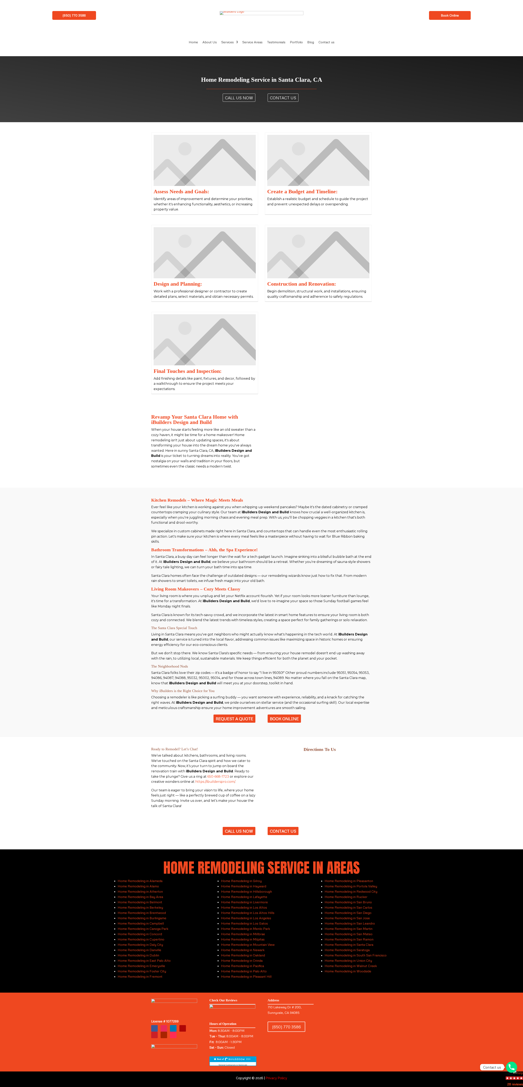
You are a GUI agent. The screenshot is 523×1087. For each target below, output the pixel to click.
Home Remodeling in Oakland (243, 955)
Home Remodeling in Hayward (243, 886)
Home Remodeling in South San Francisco (356, 955)
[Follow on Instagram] (164, 1028)
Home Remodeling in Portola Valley (351, 886)
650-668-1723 (218, 776)
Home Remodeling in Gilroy (241, 881)
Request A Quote (234, 718)
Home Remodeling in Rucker (346, 897)
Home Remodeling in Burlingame (142, 918)
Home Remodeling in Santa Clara (349, 945)
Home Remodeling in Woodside (348, 971)
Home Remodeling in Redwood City (351, 891)
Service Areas (252, 42)
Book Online (450, 15)
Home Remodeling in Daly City (140, 945)
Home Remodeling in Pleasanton (349, 881)
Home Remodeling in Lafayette (244, 897)
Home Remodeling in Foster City (142, 971)
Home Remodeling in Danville (139, 950)
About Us (209, 42)
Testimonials (276, 42)
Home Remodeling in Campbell (141, 923)
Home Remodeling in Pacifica (242, 966)
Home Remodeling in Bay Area (140, 897)
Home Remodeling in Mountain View (248, 945)
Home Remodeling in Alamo (138, 886)
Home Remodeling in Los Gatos (244, 923)
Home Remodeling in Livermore (244, 902)
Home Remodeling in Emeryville (141, 966)
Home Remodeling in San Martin (348, 929)
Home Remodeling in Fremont (140, 976)
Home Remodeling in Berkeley (140, 907)
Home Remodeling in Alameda (140, 881)
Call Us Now (239, 97)
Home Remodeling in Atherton (140, 891)
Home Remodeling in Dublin (138, 955)
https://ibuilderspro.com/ (215, 782)
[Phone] (511, 1067)
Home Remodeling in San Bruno (348, 902)
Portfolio (296, 42)
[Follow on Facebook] (154, 1028)
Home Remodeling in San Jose (347, 918)
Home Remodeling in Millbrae (243, 934)
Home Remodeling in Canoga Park (143, 929)
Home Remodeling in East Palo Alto (144, 960)
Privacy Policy (276, 1078)
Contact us (326, 42)
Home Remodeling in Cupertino (141, 939)
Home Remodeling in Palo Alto (244, 971)
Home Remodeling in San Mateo (348, 934)
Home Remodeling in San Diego (348, 913)
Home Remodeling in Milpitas (243, 939)
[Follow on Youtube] (164, 1035)
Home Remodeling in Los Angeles (246, 918)
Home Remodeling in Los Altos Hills (247, 913)
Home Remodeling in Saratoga (347, 950)
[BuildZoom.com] (232, 1061)
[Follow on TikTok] (173, 1035)
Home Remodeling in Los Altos (244, 907)
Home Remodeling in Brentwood (142, 913)
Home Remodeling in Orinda (242, 960)
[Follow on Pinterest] (154, 1035)
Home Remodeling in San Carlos (348, 907)
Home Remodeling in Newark (243, 950)
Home (193, 42)
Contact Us (283, 97)
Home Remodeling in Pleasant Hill (246, 976)
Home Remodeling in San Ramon (349, 939)
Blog (310, 42)
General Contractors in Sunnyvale (233, 1065)
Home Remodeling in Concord (140, 934)
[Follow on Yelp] (182, 1028)
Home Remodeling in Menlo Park (245, 929)
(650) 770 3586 (74, 15)
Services (227, 42)
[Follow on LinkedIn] (173, 1028)
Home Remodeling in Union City (348, 960)
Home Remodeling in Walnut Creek (351, 966)
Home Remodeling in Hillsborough (246, 891)
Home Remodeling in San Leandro (350, 923)
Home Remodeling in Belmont (140, 902)
